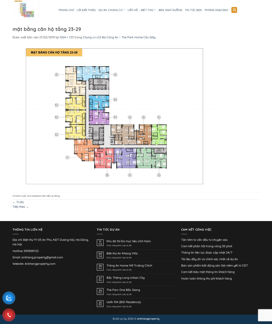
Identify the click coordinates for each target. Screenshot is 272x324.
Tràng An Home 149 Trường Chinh (129, 265)
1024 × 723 (67, 37)
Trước (18, 202)
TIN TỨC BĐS (193, 10)
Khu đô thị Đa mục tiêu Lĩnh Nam (129, 241)
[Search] (234, 10)
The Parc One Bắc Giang (123, 290)
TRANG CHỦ (66, 10)
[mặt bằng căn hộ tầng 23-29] (114, 116)
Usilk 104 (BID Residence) (124, 302)
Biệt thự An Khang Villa (122, 253)
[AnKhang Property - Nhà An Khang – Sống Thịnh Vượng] (32, 10)
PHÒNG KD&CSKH (216, 10)
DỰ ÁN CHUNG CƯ (110, 10)
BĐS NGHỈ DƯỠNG (170, 10)
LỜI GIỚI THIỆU (86, 10)
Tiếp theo (21, 206)
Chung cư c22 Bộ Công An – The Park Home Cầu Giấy (119, 37)
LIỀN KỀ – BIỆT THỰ (140, 10)
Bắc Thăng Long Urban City (126, 278)
